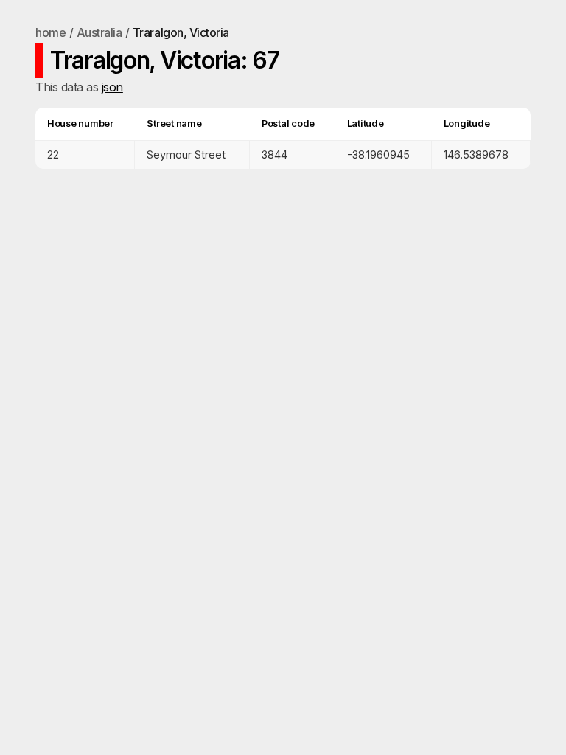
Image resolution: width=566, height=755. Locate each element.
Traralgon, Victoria (181, 32)
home (50, 32)
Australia (99, 32)
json (112, 87)
